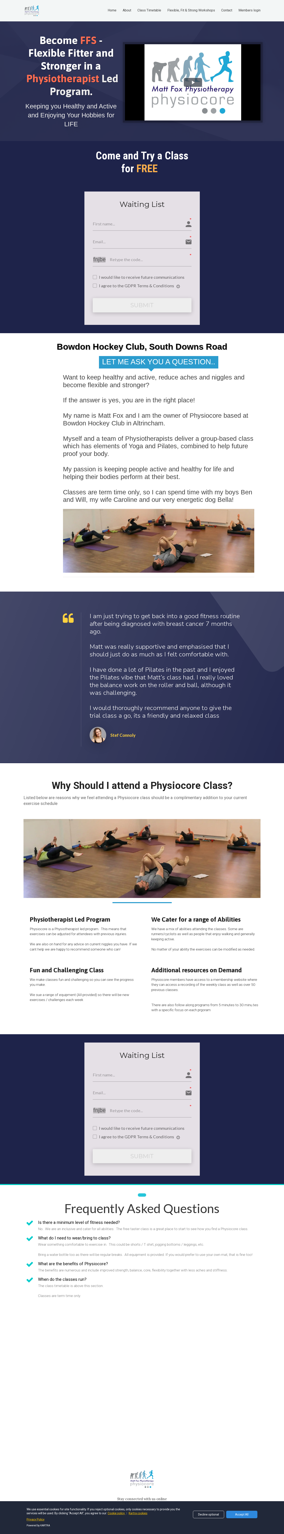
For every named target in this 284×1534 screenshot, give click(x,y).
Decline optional (208, 1514)
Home (112, 10)
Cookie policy (116, 1513)
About (127, 10)
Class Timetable (149, 10)
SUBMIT (142, 305)
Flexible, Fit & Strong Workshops (191, 10)
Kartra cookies (138, 1513)
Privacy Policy (35, 1519)
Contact (226, 10)
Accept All (241, 1514)
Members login (249, 10)
